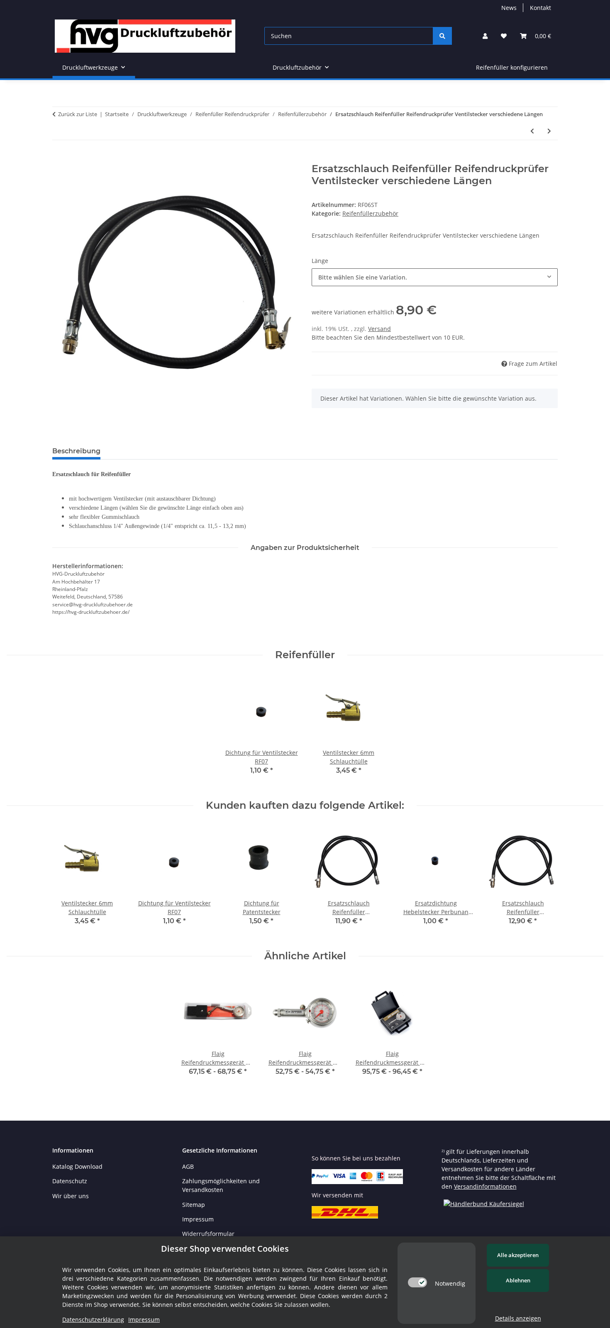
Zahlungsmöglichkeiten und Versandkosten (221, 1185)
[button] (485, 36)
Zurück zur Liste (77, 114)
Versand (379, 329)
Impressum (198, 1219)
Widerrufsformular (208, 1234)
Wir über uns (70, 1196)
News (509, 8)
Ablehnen (518, 1280)
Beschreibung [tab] (76, 451)
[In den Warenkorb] (59, 158)
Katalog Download (77, 1166)
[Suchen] (442, 36)
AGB (188, 1166)
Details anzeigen (518, 1318)
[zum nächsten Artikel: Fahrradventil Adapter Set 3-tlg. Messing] (549, 131)
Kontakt (540, 8)
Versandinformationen (485, 1186)
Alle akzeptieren (518, 1255)
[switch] (417, 1282)
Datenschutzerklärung (93, 1319)
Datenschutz (69, 1181)
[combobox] (435, 277)
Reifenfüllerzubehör (370, 213)
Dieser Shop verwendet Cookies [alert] (225, 1248)
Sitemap (193, 1205)
